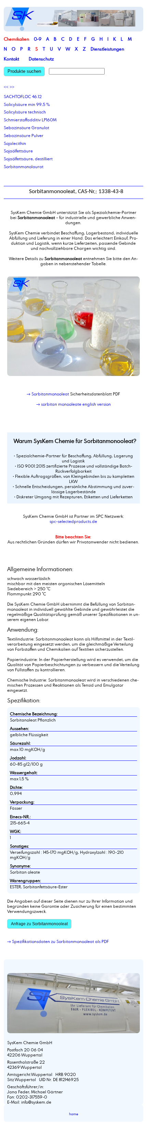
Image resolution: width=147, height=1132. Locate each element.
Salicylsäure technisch (25, 111)
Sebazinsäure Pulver (23, 135)
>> (12, 87)
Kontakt (11, 59)
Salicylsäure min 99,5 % (27, 104)
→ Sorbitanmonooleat (48, 393)
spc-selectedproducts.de (73, 521)
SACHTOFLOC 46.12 (23, 96)
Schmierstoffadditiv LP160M (30, 119)
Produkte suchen (24, 71)
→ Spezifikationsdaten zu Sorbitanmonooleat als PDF (58, 941)
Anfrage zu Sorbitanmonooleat (39, 923)
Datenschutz (41, 59)
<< (6, 87)
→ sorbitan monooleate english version (73, 404)
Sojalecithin (15, 143)
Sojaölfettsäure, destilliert (28, 158)
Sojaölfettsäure (18, 150)
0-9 (37, 39)
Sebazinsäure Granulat (26, 127)
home (73, 1114)
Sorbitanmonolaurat (23, 166)
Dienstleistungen (107, 49)
